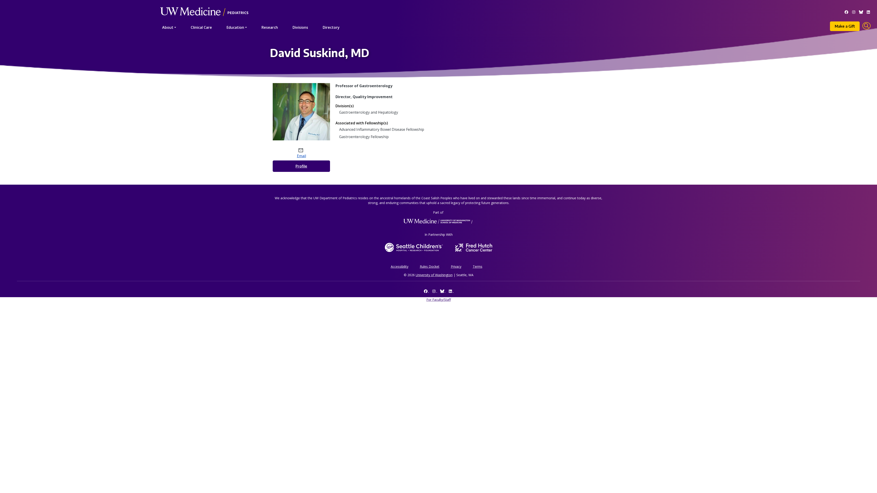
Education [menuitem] (235, 27)
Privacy (456, 266)
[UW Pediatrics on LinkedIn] (868, 11)
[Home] (204, 5)
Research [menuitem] (270, 27)
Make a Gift (845, 26)
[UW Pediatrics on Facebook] (846, 11)
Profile (301, 166)
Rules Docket (429, 266)
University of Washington (434, 275)
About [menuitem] (167, 27)
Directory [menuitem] (331, 27)
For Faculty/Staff (438, 299)
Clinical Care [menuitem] (201, 27)
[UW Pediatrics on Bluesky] (861, 11)
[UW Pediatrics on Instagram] (853, 11)
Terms (477, 266)
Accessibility (399, 266)
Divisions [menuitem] (300, 27)
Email (301, 155)
